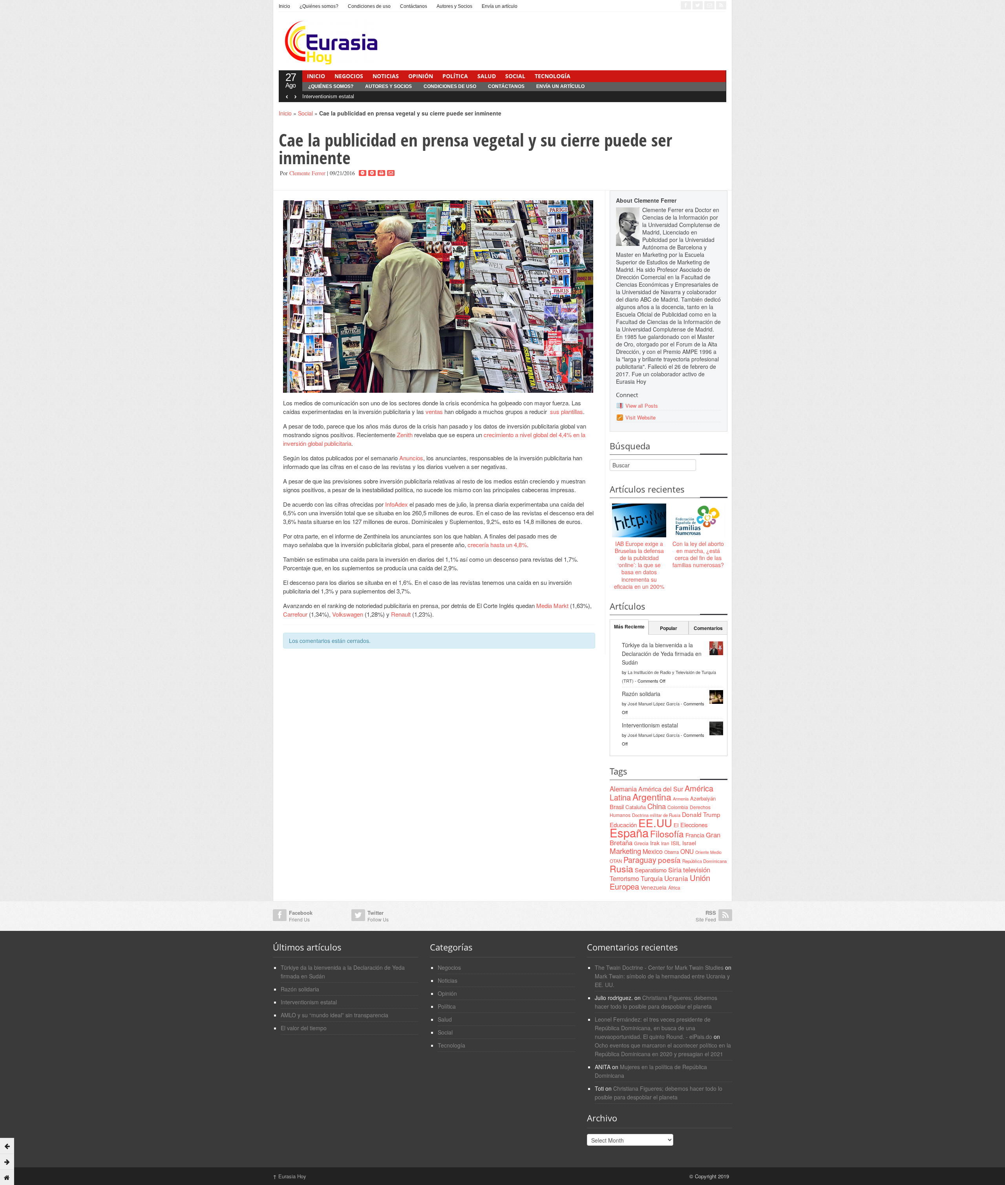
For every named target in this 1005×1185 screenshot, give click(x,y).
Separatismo (651, 870)
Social (515, 76)
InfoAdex (397, 504)
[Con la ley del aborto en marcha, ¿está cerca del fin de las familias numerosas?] (698, 521)
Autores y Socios (454, 6)
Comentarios (708, 628)
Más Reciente (629, 626)
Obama (671, 852)
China (656, 806)
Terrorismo (624, 878)
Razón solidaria (641, 694)
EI (676, 825)
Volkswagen (348, 614)
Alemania (623, 788)
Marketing (625, 850)
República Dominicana (704, 861)
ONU (687, 851)
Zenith (405, 434)
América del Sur (660, 788)
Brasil (617, 806)
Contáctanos (413, 6)
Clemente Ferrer (307, 173)
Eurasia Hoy (289, 1176)
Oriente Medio (708, 852)
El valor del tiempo (304, 1028)
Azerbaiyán (703, 798)
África (674, 887)
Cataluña (635, 807)
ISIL (676, 843)
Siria (675, 869)
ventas (435, 411)
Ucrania (676, 878)
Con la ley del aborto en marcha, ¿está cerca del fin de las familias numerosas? (698, 554)
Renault (401, 614)
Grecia (641, 843)
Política (455, 76)
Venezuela (654, 887)
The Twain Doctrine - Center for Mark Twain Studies (659, 967)
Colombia (677, 807)
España (629, 832)
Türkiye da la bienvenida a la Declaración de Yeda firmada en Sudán (662, 653)
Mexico (653, 851)
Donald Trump (701, 814)
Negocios (348, 76)
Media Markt (553, 605)
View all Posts (641, 405)
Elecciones (693, 825)
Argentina (651, 796)
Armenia (681, 798)
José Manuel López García (654, 703)
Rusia (621, 868)
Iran (665, 843)
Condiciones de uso (369, 6)
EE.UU (655, 822)
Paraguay (639, 859)
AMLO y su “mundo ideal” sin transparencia (334, 1015)
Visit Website (640, 417)
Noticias (386, 76)
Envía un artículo (499, 6)
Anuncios (411, 458)
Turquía (652, 878)
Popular (668, 628)
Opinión (420, 76)
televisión (696, 869)
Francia (694, 835)
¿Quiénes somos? (319, 6)
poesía (669, 859)
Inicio (284, 6)
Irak (655, 843)
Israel (689, 843)
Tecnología (552, 76)
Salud (486, 76)
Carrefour (296, 614)
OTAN (616, 861)
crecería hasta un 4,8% (497, 544)
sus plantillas (565, 411)
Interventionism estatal (328, 96)
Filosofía (667, 833)
